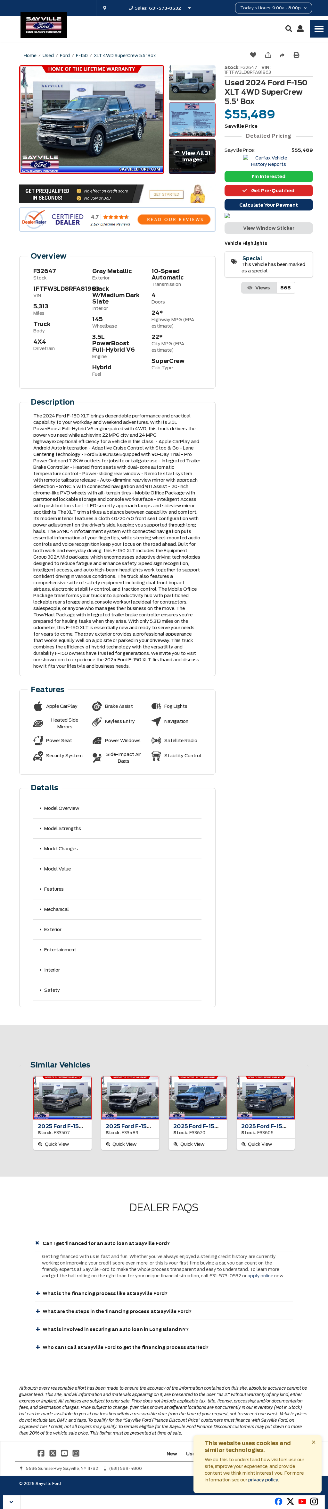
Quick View (56, 1144)
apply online (260, 1275)
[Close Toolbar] (12, 1502)
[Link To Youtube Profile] (302, 1504)
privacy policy (263, 1479)
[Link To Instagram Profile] (76, 1453)
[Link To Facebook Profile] (41, 1453)
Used (192, 1453)
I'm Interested (268, 176)
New (172, 1453)
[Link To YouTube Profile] (65, 1453)
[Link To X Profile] (53, 1453)
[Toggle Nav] (319, 29)
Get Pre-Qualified (271, 190)
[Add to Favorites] (254, 55)
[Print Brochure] (297, 55)
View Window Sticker (268, 228)
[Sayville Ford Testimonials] (117, 219)
